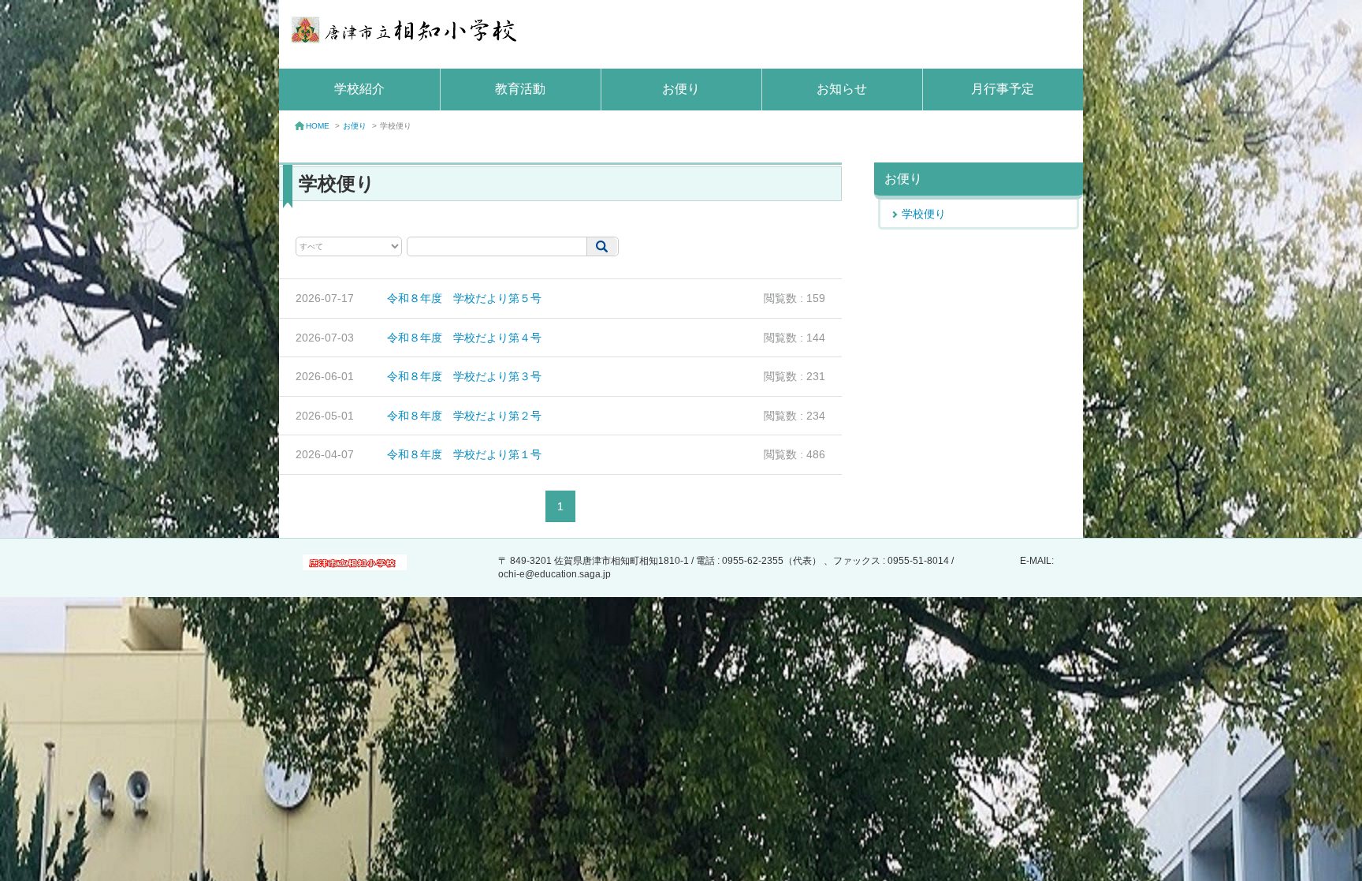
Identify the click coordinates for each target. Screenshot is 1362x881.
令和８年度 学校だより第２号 (464, 415)
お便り (681, 88)
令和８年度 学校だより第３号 (464, 376)
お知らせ (842, 88)
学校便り (924, 213)
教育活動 (520, 88)
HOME (317, 125)
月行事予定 (1002, 88)
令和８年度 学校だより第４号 (464, 337)
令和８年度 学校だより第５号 (464, 298)
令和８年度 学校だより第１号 (464, 454)
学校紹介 (359, 88)
